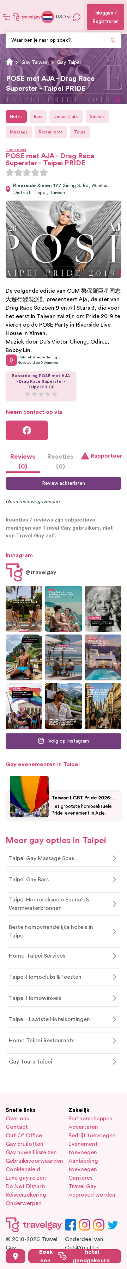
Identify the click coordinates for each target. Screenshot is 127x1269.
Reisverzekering (26, 1195)
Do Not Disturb (25, 1186)
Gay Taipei (69, 62)
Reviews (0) (22, 461)
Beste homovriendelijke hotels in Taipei (51, 931)
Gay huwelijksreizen (31, 1152)
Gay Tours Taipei (30, 1062)
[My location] (15, 1256)
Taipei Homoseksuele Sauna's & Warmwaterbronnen (49, 904)
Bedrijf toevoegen (92, 1135)
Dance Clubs (66, 116)
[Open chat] (77, 17)
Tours (79, 132)
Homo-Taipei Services (37, 956)
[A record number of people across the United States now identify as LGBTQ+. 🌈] (24, 706)
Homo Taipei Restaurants (41, 1040)
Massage (19, 132)
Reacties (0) (60, 461)
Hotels (16, 116)
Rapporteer (106, 456)
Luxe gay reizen (26, 1178)
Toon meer (16, 150)
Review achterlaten (63, 483)
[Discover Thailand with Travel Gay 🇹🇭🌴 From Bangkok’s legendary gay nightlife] (24, 657)
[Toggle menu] (6, 16)
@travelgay (40, 572)
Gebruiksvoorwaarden (32, 1161)
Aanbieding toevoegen (83, 1165)
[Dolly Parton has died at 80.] (103, 609)
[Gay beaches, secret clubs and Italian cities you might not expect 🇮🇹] (63, 609)
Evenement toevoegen (83, 1148)
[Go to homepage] (27, 17)
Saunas (97, 116)
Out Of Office (24, 1135)
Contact (17, 1127)
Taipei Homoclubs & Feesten (45, 977)
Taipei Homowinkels (35, 998)
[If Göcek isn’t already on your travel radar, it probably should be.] (24, 609)
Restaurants (51, 132)
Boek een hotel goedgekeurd (74, 1256)
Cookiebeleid (23, 1169)
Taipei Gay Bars (29, 879)
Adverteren (83, 1127)
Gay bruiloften (24, 1144)
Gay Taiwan (34, 62)
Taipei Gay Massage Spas (41, 858)
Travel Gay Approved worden (91, 1191)
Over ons (17, 1118)
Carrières (80, 1178)
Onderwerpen (24, 1203)
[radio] (10, 172)
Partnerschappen (90, 1118)
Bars (38, 116)
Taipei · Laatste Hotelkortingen (49, 1019)
